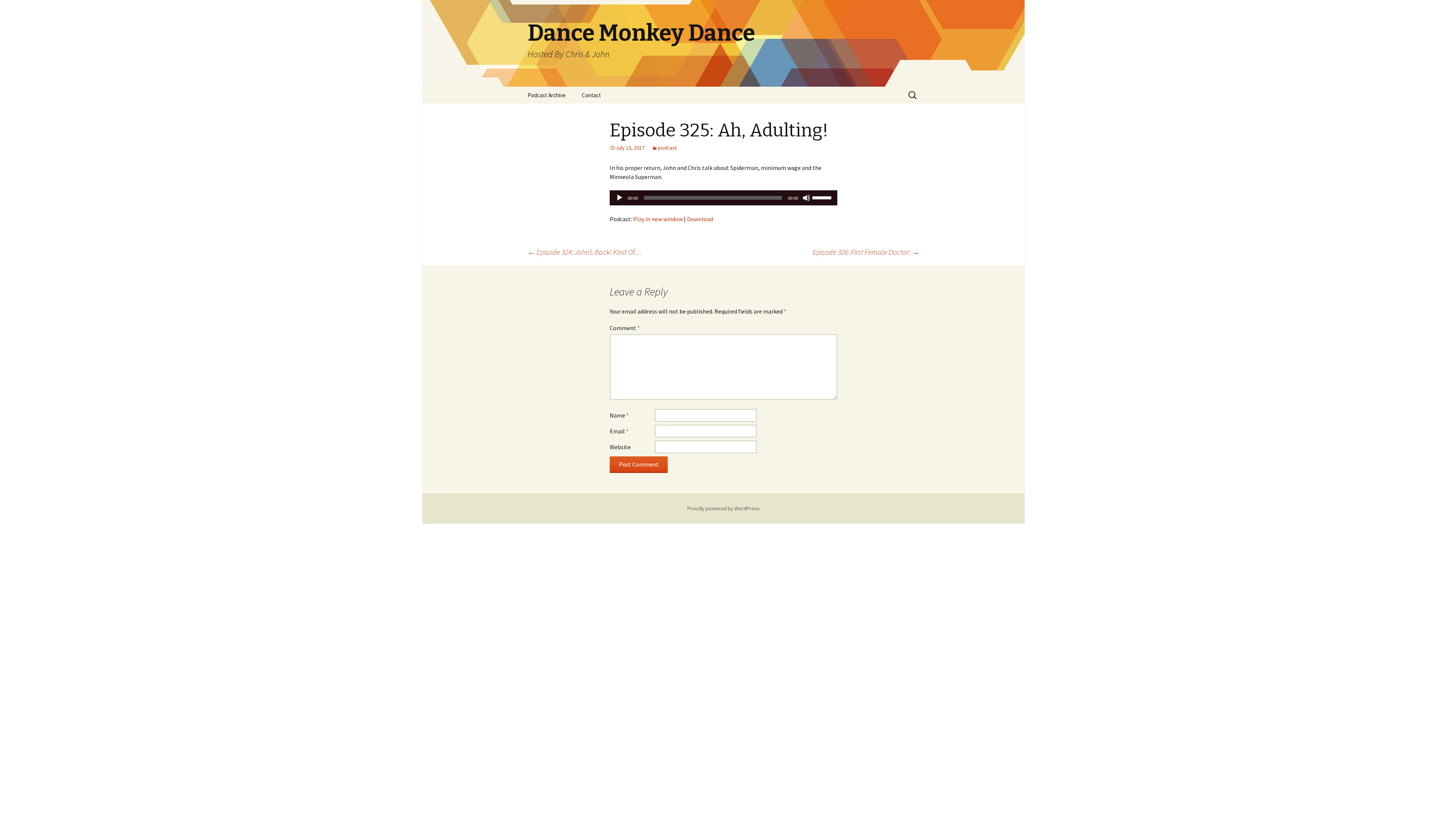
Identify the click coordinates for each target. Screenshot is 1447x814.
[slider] (823, 197)
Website (620, 447)
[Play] (619, 198)
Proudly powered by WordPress (723, 508)
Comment (625, 328)
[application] (723, 197)
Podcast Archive (547, 95)
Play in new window (658, 219)
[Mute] (806, 198)
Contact (591, 95)
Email (619, 431)
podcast (667, 147)
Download (700, 219)
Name (619, 415)
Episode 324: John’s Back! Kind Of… (584, 252)
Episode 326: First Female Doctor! (866, 252)
